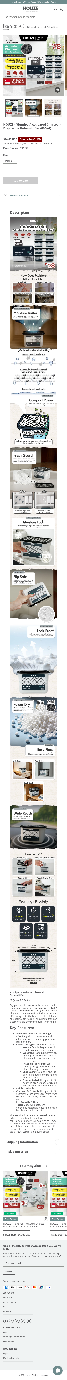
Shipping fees (21, 144)
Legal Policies (8, 1341)
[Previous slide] (6, 1193)
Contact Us (7, 1311)
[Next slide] (44, 1193)
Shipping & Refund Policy (14, 1337)
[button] (5, 9)
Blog (5, 1307)
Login (5, 1353)
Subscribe (9, 1272)
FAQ (5, 1332)
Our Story (7, 1298)
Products (17, 25)
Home (5, 25)
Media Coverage (10, 1302)
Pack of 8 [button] (10, 160)
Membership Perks (11, 1358)
